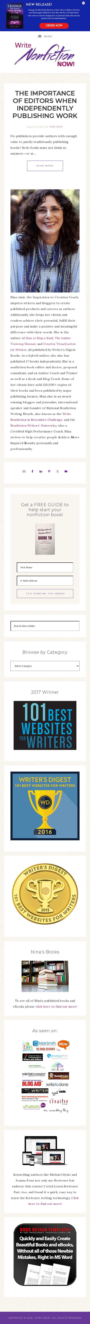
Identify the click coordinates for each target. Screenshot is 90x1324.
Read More (45, 165)
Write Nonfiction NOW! (45, 55)
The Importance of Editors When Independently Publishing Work (45, 104)
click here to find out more (56, 1006)
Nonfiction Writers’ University (33, 425)
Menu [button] (48, 36)
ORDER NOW (54, 26)
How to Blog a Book (39, 338)
